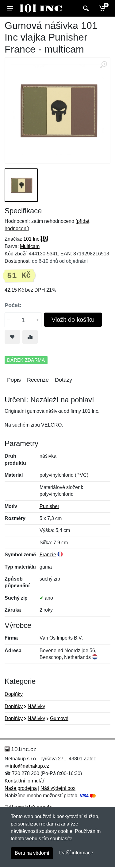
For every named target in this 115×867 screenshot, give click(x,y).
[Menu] (10, 8)
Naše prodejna (21, 788)
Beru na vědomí (32, 853)
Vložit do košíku (73, 319)
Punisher (49, 506)
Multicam (30, 246)
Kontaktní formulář (24, 780)
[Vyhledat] (85, 8)
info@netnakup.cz (29, 766)
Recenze (38, 380)
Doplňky (14, 694)
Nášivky (36, 706)
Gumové (59, 718)
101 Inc (31, 239)
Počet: (13, 305)
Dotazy (63, 380)
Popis (14, 380)
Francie (48, 554)
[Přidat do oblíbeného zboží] (12, 337)
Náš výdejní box (57, 788)
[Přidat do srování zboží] (30, 337)
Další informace (76, 852)
